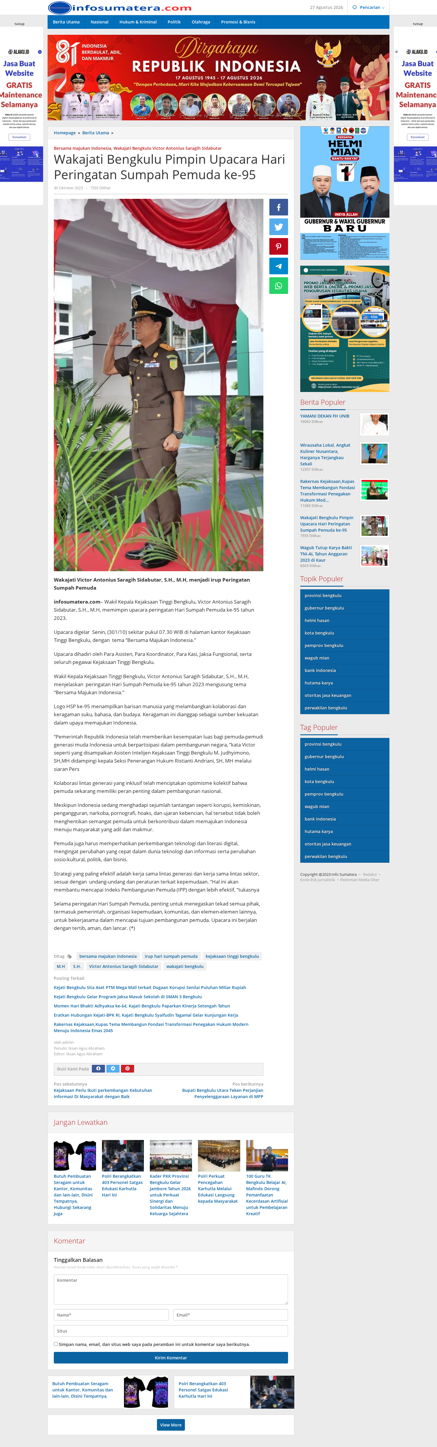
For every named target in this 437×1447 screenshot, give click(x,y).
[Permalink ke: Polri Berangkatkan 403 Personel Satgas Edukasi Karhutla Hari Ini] (123, 1156)
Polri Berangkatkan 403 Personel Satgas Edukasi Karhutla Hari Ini (203, 1390)
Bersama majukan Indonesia (82, 148)
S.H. (77, 966)
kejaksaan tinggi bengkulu (232, 956)
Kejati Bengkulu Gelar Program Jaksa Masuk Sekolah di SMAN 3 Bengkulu (128, 996)
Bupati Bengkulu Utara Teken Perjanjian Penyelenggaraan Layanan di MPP (222, 1090)
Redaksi (370, 874)
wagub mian (317, 658)
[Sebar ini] (278, 207)
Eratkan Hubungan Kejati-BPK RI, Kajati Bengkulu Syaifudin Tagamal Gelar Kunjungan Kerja (146, 1015)
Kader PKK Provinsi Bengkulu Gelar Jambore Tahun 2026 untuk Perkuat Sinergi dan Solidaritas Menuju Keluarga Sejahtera (170, 1194)
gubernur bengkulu (324, 608)
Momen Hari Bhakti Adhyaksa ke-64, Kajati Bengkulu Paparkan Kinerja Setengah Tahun (142, 1006)
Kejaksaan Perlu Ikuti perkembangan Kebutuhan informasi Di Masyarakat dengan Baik (103, 1090)
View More (171, 1425)
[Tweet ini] (278, 226)
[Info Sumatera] (122, 7)
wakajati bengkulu (185, 966)
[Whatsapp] (278, 285)
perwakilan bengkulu (326, 708)
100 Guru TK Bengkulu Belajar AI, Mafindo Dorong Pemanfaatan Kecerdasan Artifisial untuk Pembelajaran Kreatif (267, 1194)
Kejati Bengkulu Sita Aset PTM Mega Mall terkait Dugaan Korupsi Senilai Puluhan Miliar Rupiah (150, 987)
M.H (61, 966)
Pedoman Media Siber (359, 879)
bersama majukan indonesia (108, 956)
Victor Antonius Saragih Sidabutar (123, 966)
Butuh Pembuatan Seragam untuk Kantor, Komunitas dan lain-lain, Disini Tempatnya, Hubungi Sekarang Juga (73, 1194)
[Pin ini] (278, 246)
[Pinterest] (127, 1069)
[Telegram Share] (278, 266)
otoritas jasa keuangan (328, 695)
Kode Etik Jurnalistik (317, 879)
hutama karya (319, 683)
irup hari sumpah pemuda (171, 956)
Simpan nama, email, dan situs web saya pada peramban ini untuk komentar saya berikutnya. (154, 1344)
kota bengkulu (319, 633)
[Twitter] (113, 1069)
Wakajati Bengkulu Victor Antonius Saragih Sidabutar (168, 148)
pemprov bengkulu (324, 645)
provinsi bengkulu (323, 595)
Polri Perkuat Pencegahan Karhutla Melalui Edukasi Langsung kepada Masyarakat (218, 1188)
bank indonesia (320, 670)
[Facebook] (98, 1069)
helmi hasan (317, 620)
